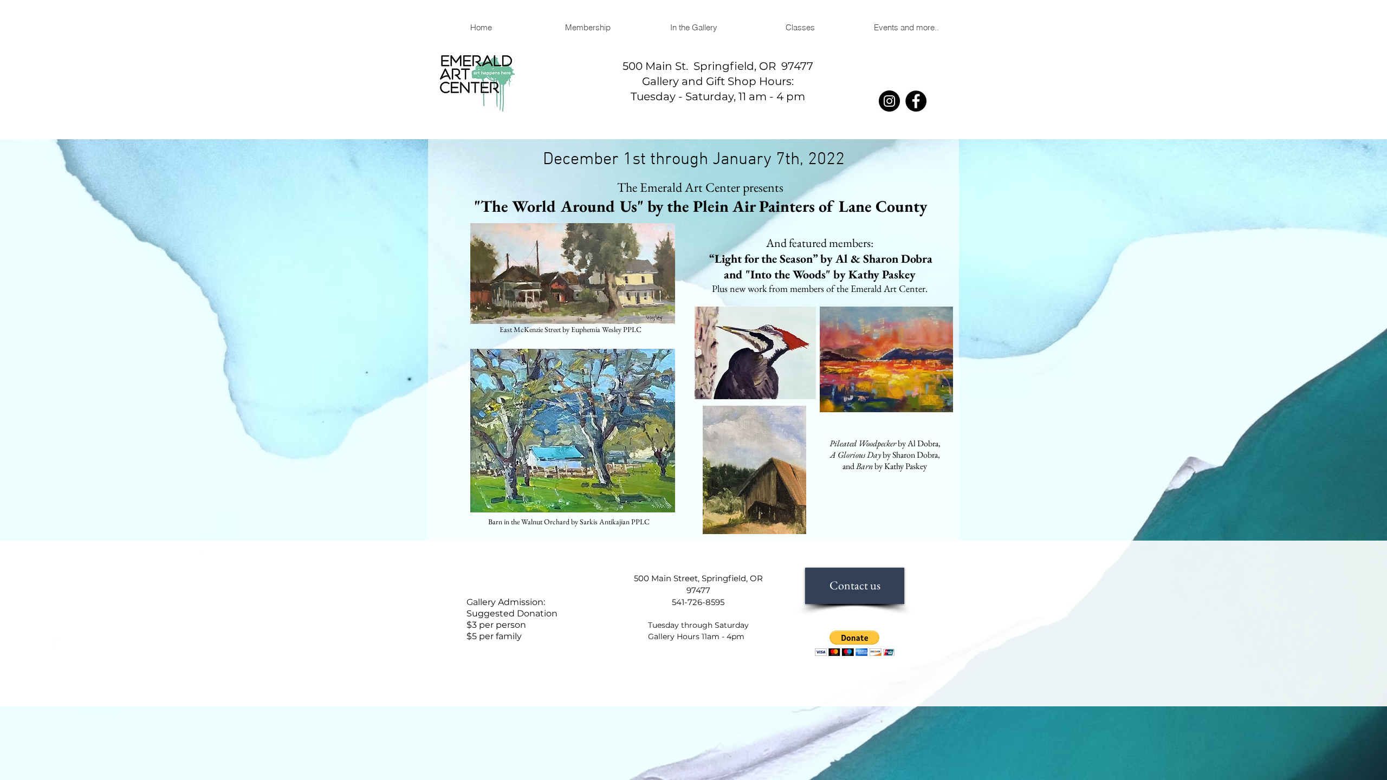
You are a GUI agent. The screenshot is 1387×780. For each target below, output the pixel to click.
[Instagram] (889, 101)
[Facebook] (915, 101)
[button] (693, 27)
